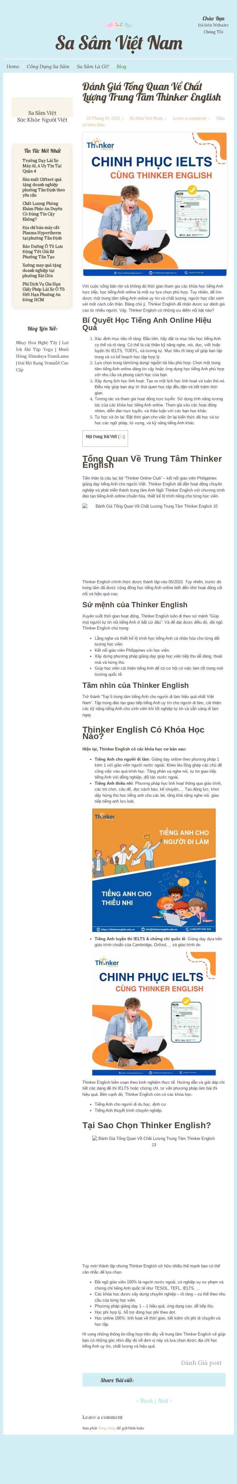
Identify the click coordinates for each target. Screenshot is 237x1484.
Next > (165, 1400)
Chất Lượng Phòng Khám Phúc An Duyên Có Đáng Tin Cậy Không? (42, 211)
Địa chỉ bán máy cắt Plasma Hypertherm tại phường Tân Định (42, 233)
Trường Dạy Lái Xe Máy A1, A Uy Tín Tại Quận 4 (42, 166)
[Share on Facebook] (141, 1381)
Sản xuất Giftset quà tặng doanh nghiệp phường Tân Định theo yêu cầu (44, 187)
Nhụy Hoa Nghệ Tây (36, 342)
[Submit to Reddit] (186, 1381)
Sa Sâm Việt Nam (146, 118)
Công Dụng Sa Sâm (48, 66)
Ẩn (121, 436)
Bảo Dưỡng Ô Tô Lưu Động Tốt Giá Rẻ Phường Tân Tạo (43, 252)
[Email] (204, 1381)
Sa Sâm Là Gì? (93, 66)
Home (12, 66)
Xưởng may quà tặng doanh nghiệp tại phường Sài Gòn (42, 270)
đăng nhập (107, 1428)
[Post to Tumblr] (168, 1381)
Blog (121, 66)
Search (231, 65)
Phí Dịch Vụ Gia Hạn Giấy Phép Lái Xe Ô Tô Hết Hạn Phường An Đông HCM (44, 291)
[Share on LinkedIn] (195, 1381)
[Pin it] (177, 1381)
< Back (144, 1400)
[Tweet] (150, 1381)
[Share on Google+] (159, 1381)
